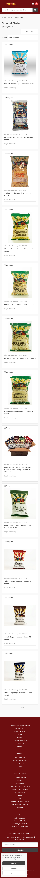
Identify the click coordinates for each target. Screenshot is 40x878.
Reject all (14, 868)
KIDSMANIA (20, 783)
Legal (20, 734)
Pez (20, 798)
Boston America (20, 777)
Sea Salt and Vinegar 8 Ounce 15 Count (19, 84)
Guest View (20, 763)
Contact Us (20, 743)
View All (20, 808)
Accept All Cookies (14, 873)
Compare (29, 31)
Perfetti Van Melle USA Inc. (20, 801)
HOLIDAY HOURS (20, 728)
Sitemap (20, 746)
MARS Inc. (20, 780)
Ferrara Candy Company (20, 804)
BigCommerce (30, 870)
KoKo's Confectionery (20, 789)
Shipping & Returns (20, 740)
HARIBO (20, 795)
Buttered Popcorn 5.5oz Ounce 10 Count (20, 358)
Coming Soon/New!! (20, 760)
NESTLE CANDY (20, 792)
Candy (20, 766)
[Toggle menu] (3, 4)
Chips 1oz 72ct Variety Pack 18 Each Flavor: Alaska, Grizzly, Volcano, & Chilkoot (18, 469)
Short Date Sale (20, 757)
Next (23, 707)
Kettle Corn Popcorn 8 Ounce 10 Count (19, 304)
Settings (13, 863)
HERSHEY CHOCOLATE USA (20, 786)
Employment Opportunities (20, 725)
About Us (20, 737)
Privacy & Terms (20, 731)
